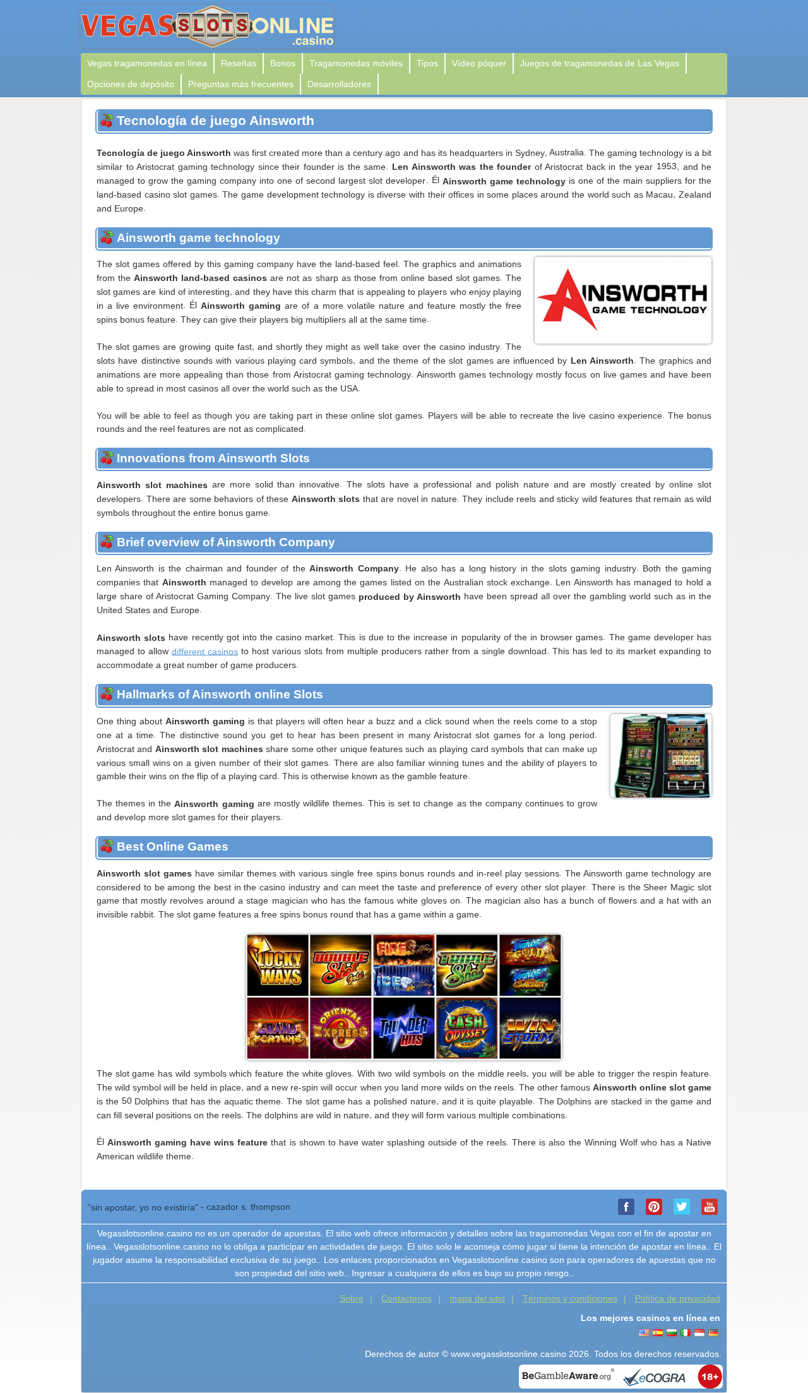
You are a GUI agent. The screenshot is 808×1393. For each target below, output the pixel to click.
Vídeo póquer (479, 63)
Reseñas (238, 63)
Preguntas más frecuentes (241, 84)
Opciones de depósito (130, 84)
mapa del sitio (477, 1298)
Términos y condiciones (570, 1298)
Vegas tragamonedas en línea (147, 63)
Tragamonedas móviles (356, 63)
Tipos (427, 63)
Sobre (352, 1298)
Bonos (282, 63)
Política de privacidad (677, 1298)
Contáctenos (406, 1298)
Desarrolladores (339, 84)
